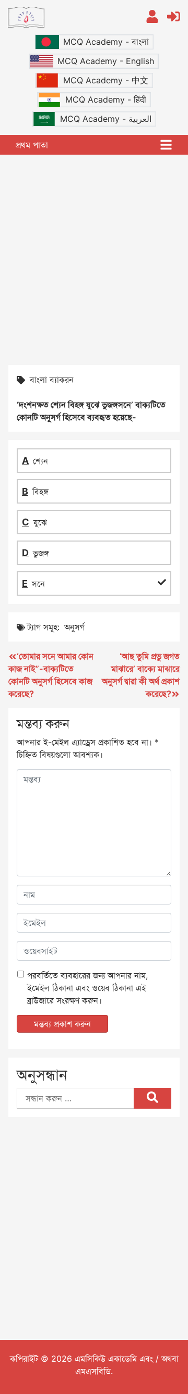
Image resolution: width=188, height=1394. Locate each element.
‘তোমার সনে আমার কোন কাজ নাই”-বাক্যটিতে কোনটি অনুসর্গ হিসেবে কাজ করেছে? (50, 675)
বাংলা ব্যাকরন (52, 379)
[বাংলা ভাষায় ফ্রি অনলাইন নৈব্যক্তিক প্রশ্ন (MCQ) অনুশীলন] (69, 17)
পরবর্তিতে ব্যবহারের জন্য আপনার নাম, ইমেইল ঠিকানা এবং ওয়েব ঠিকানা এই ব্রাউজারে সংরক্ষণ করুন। (87, 988)
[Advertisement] (94, 259)
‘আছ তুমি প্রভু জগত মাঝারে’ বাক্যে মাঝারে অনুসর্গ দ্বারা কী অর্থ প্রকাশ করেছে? (141, 675)
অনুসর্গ (74, 627)
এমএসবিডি (93, 1371)
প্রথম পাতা (32, 145)
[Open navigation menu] (166, 145)
